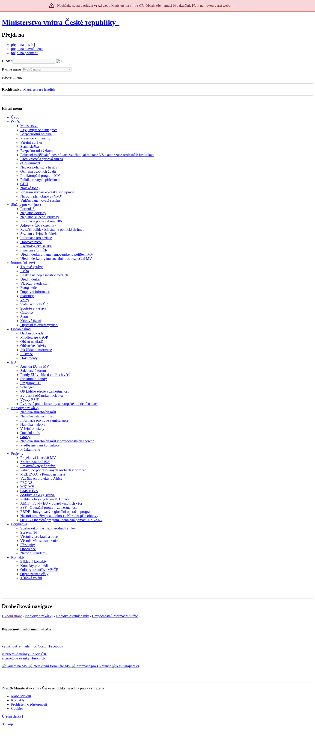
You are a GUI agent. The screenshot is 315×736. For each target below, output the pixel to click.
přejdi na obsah (22, 45)
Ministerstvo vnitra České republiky (59, 22)
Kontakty (18, 700)
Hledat (7, 61)
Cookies (17, 708)
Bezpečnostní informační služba (115, 616)
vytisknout (9, 646)
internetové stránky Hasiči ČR (24, 658)
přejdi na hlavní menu (27, 49)
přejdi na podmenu (24, 53)
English (49, 89)
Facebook (56, 646)
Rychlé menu (11, 69)
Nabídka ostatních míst (72, 616)
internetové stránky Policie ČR (24, 654)
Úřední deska (11, 716)
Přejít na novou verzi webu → (213, 5)
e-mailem (25, 646)
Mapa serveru (33, 89)
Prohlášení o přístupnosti (29, 704)
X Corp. (40, 646)
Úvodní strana (12, 616)
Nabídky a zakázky (39, 616)
